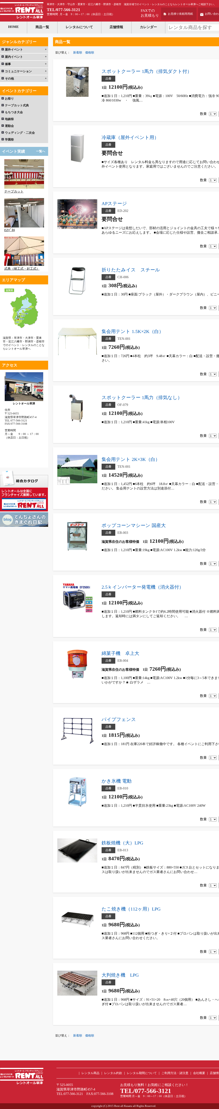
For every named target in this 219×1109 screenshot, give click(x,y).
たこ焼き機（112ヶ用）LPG (131, 909)
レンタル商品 (90, 1073)
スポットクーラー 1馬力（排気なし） (142, 397)
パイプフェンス (119, 719)
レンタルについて (79, 27)
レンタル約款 (113, 1073)
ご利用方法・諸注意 (174, 1073)
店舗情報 (116, 27)
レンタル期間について (142, 1073)
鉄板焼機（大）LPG (122, 843)
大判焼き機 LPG (120, 975)
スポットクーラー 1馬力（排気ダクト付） (147, 71)
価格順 (89, 52)
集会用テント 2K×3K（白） (131, 459)
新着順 (77, 52)
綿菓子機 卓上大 (120, 653)
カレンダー (148, 27)
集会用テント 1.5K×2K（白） (133, 331)
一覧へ (40, 151)
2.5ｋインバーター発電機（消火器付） (143, 587)
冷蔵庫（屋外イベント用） (130, 137)
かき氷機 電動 (117, 781)
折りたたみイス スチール (131, 269)
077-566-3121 (68, 9)
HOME (13, 27)
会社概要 (199, 1073)
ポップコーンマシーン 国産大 (134, 525)
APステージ (114, 203)
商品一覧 (42, 27)
